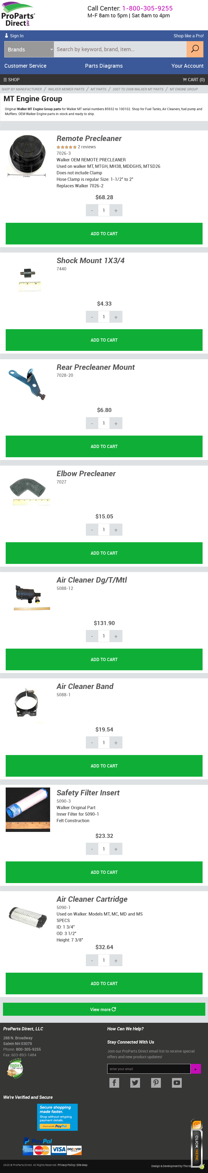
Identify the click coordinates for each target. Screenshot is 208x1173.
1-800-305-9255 (147, 8)
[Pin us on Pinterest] (156, 1083)
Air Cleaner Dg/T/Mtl (92, 579)
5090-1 (64, 907)
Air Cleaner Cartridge (92, 899)
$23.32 (104, 835)
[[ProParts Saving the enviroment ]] (14, 1066)
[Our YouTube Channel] (176, 1083)
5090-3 (64, 801)
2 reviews (87, 147)
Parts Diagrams (104, 65)
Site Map (82, 1165)
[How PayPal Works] (57, 1117)
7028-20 (65, 375)
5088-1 (64, 695)
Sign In (17, 36)
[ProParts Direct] (41, 15)
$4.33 (104, 303)
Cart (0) (196, 80)
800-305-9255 (28, 1049)
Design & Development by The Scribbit (175, 1166)
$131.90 (104, 623)
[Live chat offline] (197, 1143)
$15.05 (104, 516)
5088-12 (65, 588)
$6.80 (104, 410)
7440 (61, 269)
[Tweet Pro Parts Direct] (135, 1083)
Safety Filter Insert (88, 792)
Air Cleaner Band (85, 686)
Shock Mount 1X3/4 (91, 260)
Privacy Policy (66, 1165)
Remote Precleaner (89, 138)
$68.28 (104, 197)
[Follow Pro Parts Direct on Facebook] (114, 1083)
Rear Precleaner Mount (96, 367)
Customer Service (25, 65)
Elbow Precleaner (86, 473)
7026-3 (64, 153)
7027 (61, 482)
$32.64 (104, 947)
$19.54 (104, 729)
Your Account (187, 65)
